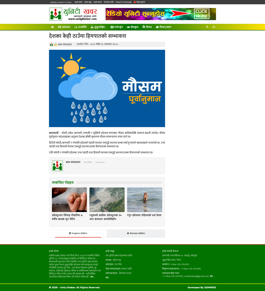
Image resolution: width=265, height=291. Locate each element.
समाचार (66, 27)
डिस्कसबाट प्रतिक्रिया (137, 233)
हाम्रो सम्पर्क (98, 2)
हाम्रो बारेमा (78, 2)
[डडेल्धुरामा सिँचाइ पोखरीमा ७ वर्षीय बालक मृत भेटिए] (69, 199)
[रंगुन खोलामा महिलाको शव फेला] (144, 199)
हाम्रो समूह (88, 2)
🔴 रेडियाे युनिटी (139, 2)
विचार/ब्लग (165, 27)
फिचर (149, 27)
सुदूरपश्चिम (99, 27)
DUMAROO (210, 287)
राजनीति (82, 27)
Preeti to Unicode (124, 2)
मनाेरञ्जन (118, 27)
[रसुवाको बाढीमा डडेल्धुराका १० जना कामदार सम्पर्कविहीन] (106, 199)
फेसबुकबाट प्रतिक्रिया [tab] (79, 233)
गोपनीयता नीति (109, 2)
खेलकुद (134, 27)
